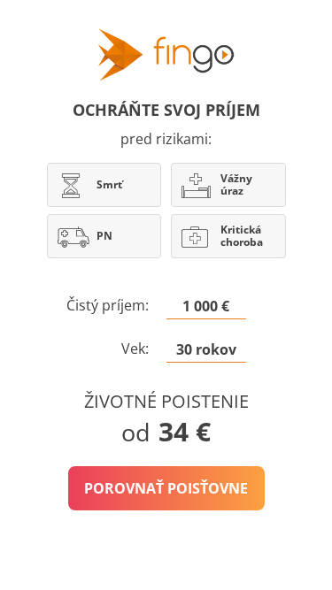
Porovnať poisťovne (166, 488)
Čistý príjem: (107, 305)
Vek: (135, 348)
